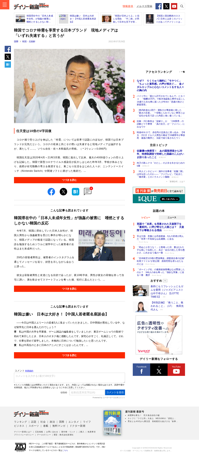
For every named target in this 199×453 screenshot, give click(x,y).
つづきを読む (69, 180)
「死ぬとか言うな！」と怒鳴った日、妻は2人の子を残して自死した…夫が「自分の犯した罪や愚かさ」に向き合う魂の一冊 (161, 250)
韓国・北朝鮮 (28, 41)
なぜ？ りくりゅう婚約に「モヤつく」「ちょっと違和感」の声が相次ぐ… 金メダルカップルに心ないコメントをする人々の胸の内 (160, 85)
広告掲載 (39, 432)
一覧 (183, 72)
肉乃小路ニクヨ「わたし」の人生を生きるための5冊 (161, 164)
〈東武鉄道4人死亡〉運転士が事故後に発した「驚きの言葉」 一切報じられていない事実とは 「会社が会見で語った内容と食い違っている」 (161, 113)
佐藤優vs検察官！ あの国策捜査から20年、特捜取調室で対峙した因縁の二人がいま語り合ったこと (160, 154)
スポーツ (34, 425)
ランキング (20, 421)
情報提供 (128, 6)
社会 (43, 421)
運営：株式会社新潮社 (64, 435)
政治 (52, 421)
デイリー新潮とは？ (23, 432)
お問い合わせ (52, 432)
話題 (33, 421)
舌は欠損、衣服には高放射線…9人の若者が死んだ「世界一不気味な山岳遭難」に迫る (160, 239)
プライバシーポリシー (24, 435)
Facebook (141, 366)
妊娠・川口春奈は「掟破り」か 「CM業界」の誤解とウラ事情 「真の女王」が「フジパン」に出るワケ (161, 124)
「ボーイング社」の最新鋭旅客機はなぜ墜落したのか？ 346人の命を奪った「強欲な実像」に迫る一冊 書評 (161, 272)
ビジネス (19, 425)
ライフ (87, 421)
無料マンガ (58, 425)
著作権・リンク (68, 432)
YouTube (176, 366)
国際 (16, 41)
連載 (45, 425)
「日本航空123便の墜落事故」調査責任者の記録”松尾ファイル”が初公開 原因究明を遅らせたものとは (161, 261)
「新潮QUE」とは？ (176, 181)
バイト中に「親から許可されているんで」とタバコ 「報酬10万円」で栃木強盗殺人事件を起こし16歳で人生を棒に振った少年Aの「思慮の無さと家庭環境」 (161, 100)
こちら (65, 450)
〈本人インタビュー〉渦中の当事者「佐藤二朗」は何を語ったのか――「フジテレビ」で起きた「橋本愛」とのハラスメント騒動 (161, 174)
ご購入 (81, 432)
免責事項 (91, 432)
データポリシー (44, 435)
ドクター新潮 (77, 425)
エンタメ (73, 421)
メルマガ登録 (144, 6)
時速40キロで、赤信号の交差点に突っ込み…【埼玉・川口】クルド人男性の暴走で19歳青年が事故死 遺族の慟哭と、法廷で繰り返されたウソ (161, 135)
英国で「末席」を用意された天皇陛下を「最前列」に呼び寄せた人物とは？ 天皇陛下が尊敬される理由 (160, 227)
